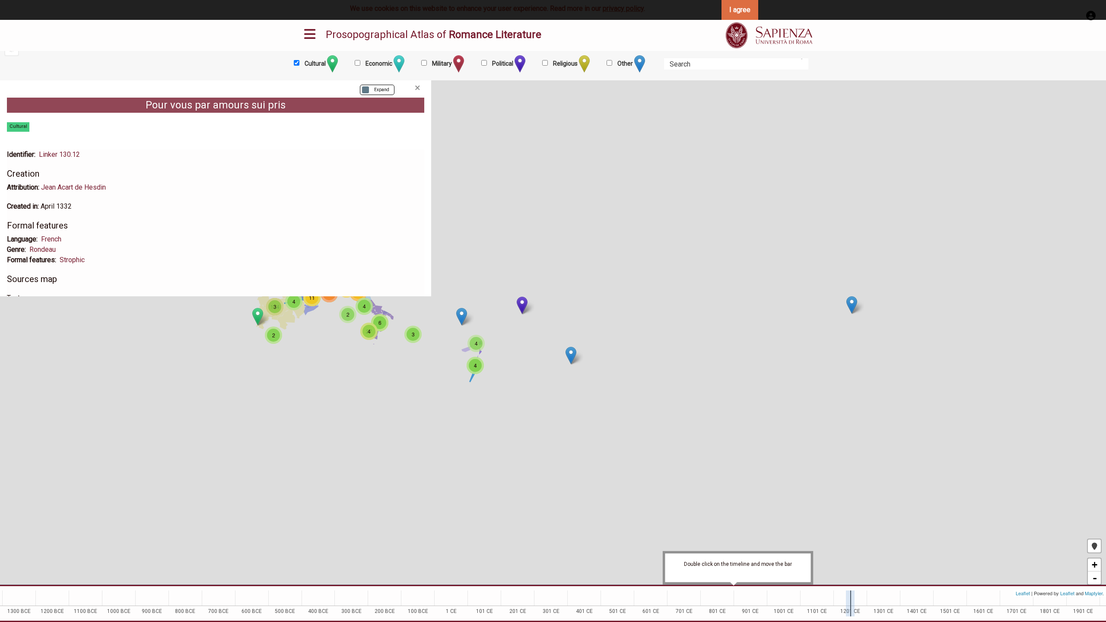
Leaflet (1023, 593)
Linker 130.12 (59, 154)
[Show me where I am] (1094, 545)
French (51, 239)
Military (442, 63)
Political (503, 63)
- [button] (1095, 578)
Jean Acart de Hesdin (73, 187)
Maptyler (1094, 593)
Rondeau (42, 249)
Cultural (315, 63)
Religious (565, 63)
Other (625, 63)
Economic (379, 63)
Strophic (72, 260)
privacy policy (623, 8)
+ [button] (1094, 564)
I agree (739, 10)
